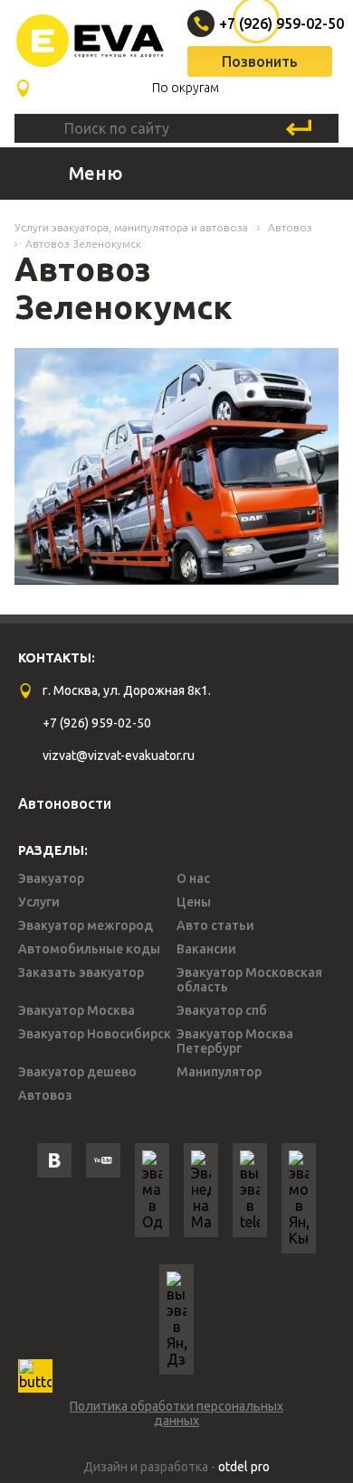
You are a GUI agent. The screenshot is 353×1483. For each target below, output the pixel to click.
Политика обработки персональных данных (176, 1413)
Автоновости (64, 803)
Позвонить (260, 61)
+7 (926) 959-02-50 (262, 23)
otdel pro (244, 1467)
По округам (185, 87)
